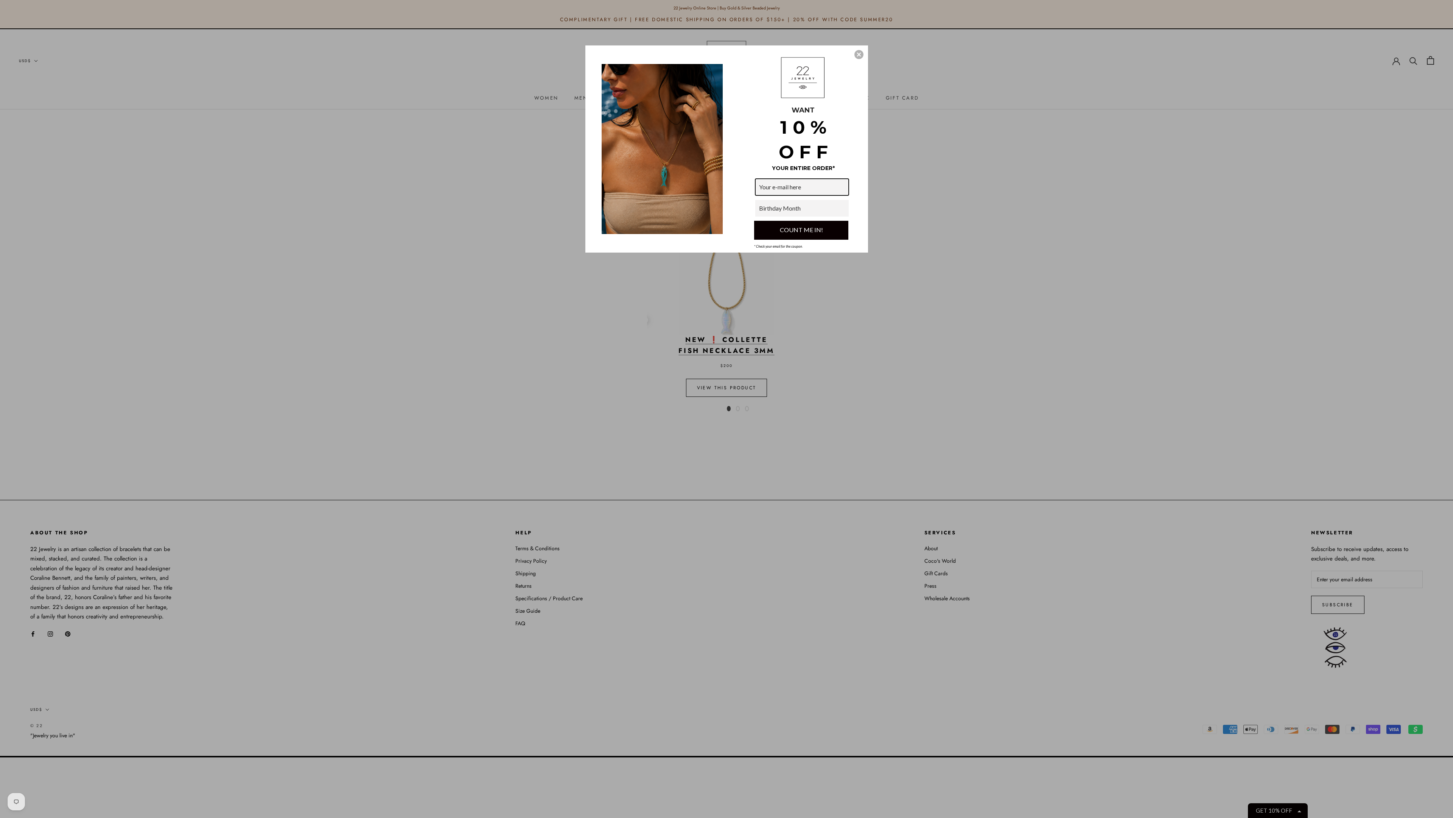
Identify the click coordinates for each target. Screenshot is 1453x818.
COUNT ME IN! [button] (801, 229)
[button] (858, 54)
